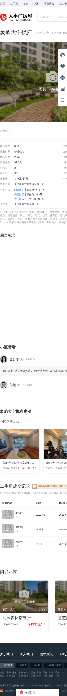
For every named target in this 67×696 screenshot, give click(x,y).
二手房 (14, 3)
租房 (25, 3)
